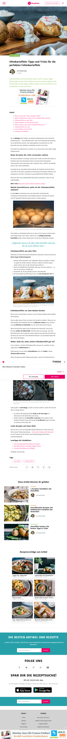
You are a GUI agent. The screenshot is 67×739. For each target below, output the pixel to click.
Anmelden (45, 650)
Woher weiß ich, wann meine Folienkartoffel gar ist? (30, 125)
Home (23, 717)
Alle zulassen (55, 376)
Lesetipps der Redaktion (22, 131)
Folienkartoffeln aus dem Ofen (24, 120)
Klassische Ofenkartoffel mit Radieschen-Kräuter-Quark (44, 620)
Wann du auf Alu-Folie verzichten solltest (32, 183)
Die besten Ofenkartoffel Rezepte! (43, 432)
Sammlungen (23, 727)
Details (59, 372)
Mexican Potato (17, 597)
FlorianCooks (23, 71)
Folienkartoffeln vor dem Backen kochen (26, 122)
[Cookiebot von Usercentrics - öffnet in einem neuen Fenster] (54, 362)
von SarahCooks (40, 495)
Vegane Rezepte (43, 724)
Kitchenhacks (34, 524)
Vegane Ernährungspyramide (43, 720)
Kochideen (33, 486)
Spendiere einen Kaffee (52, 3)
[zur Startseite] (33, 3)
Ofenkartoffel (29, 461)
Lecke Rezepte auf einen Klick (23, 129)
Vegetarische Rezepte (43, 727)
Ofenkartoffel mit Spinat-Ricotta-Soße (44, 598)
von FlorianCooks (40, 516)
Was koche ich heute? (43, 717)
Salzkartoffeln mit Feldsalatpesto (44, 575)
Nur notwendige (33, 376)
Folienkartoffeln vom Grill (22, 127)
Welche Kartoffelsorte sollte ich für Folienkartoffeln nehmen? (33, 118)
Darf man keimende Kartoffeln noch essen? (27, 444)
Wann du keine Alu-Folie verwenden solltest (27, 116)
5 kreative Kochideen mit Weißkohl (24, 448)
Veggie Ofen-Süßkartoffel (20, 575)
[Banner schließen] (64, 361)
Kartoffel (17, 461)
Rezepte (23, 720)
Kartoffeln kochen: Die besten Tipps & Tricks (27, 446)
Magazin (23, 724)
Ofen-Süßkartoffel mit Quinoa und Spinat (22, 620)
